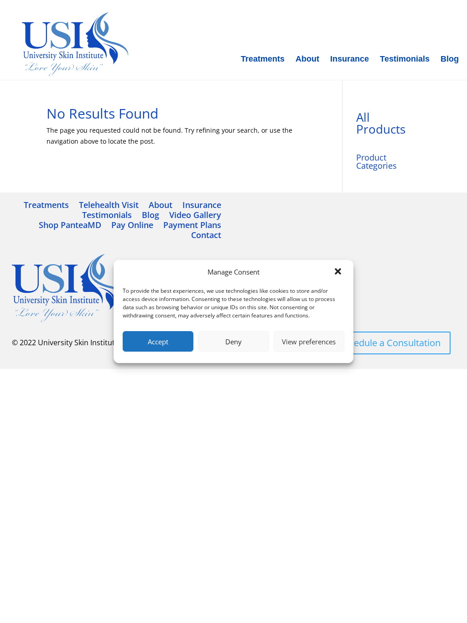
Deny (233, 341)
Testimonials (405, 58)
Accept (158, 341)
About (307, 58)
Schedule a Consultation (390, 343)
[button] (338, 272)
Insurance (349, 58)
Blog (450, 58)
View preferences (309, 341)
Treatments (263, 58)
